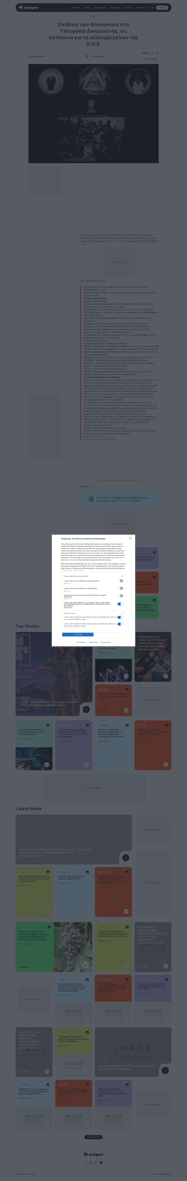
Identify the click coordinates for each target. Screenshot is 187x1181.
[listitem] (93, 576)
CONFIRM (78, 634)
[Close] (131, 539)
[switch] (120, 580)
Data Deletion (81, 642)
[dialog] (93, 590)
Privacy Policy (105, 642)
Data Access (93, 642)
